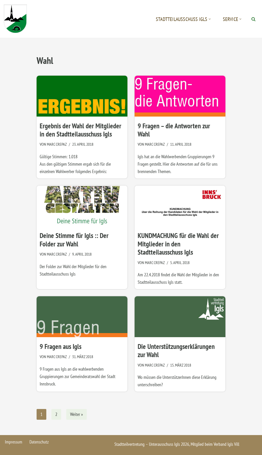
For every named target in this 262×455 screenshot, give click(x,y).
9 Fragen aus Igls (60, 346)
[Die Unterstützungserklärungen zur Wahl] (180, 316)
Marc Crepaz (57, 144)
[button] (210, 19)
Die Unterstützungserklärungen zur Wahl (176, 350)
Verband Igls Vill (226, 444)
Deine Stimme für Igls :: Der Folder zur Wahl (74, 239)
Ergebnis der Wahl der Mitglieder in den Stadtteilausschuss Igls (80, 129)
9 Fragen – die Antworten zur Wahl (174, 129)
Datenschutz (39, 442)
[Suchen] (253, 19)
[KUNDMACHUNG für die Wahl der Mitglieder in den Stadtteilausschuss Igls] (180, 206)
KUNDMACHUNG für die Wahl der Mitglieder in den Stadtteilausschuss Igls (178, 243)
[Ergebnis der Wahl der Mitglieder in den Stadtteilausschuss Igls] (82, 96)
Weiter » (76, 414)
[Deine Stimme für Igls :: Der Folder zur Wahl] (82, 206)
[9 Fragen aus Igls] (82, 316)
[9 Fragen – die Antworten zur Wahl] (180, 96)
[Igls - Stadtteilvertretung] (15, 19)
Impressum (13, 442)
